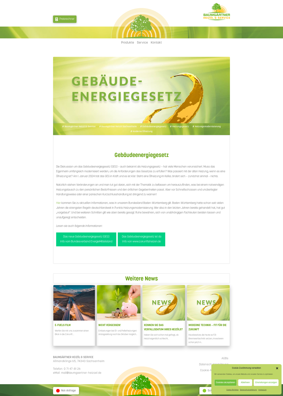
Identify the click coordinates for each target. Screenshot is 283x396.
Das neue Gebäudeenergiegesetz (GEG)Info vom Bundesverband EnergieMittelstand (86, 239)
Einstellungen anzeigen (266, 383)
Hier (58, 203)
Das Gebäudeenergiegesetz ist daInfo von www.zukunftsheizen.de (141, 239)
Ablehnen (245, 383)
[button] (277, 368)
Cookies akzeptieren (225, 383)
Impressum (262, 390)
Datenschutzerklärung (248, 390)
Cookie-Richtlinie (232, 390)
